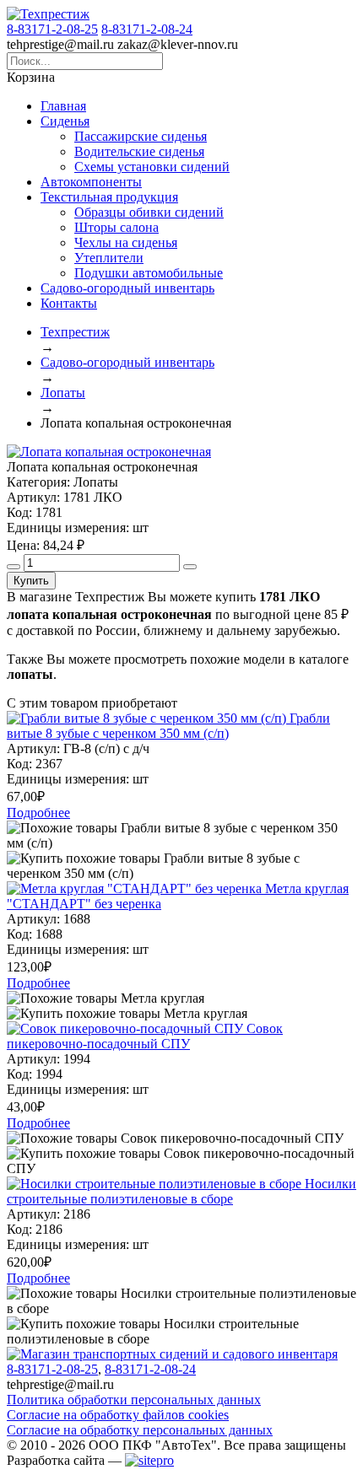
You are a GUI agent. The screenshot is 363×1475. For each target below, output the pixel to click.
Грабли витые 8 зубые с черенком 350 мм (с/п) (168, 725)
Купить (31, 580)
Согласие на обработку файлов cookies (118, 1415)
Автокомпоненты (91, 182)
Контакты (69, 303)
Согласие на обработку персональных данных (140, 1430)
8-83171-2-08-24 (146, 29)
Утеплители (109, 257)
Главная (63, 106)
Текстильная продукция (109, 197)
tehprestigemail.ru (60, 44)
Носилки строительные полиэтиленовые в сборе (181, 1191)
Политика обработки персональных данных (134, 1399)
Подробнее (38, 812)
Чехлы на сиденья (125, 242)
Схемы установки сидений (152, 166)
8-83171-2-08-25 (52, 29)
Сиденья (65, 121)
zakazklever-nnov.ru (177, 44)
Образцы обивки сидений (149, 212)
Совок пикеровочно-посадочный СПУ (145, 1036)
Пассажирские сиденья (140, 136)
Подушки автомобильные (148, 273)
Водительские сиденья (139, 151)
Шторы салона (116, 227)
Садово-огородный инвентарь (127, 288)
